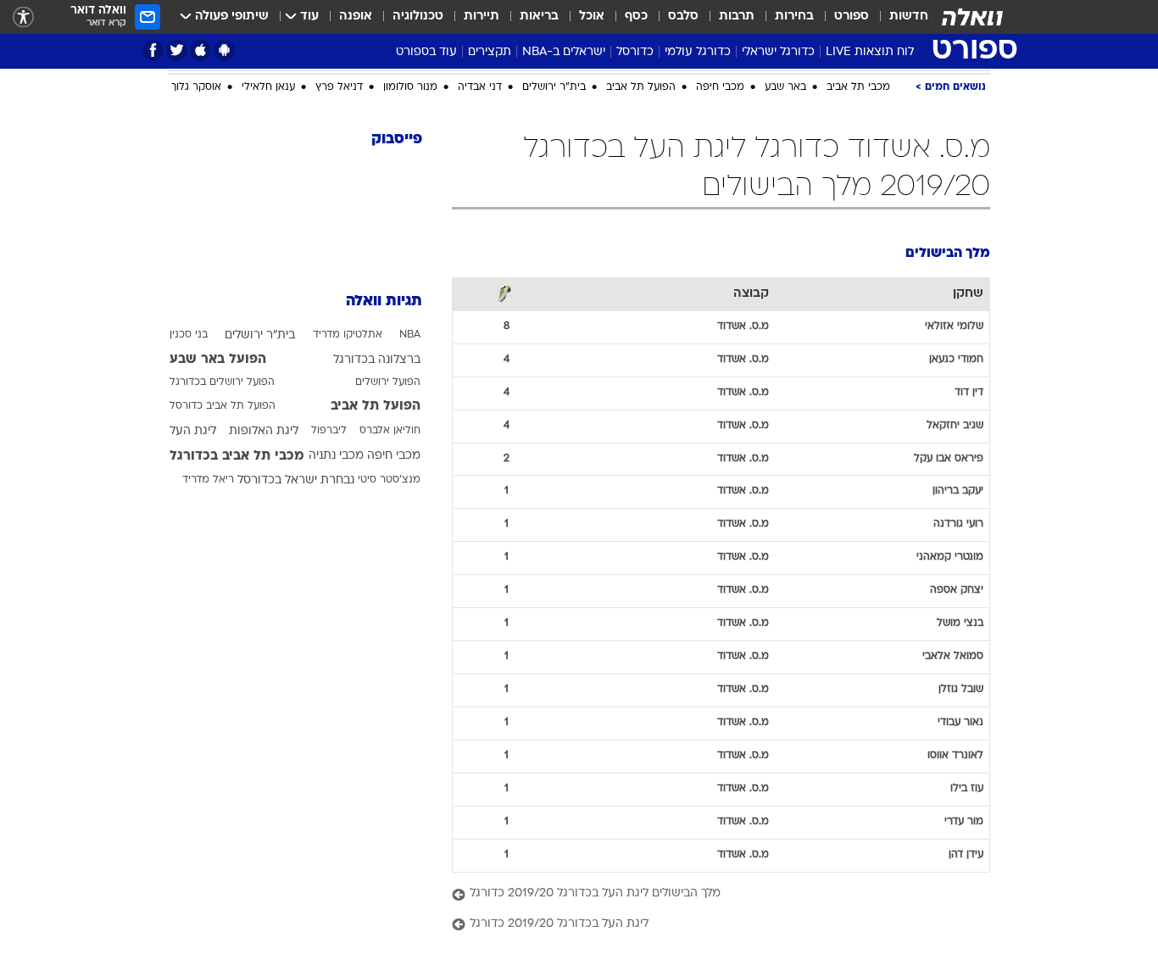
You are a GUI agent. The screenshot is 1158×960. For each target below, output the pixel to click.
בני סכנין (189, 335)
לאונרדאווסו (955, 756)
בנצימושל (960, 623)
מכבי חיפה (720, 87)
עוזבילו (966, 789)
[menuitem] (898, 17)
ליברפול (329, 431)
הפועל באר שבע (218, 359)
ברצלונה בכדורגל (376, 360)
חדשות (908, 16)
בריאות (539, 16)
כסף (636, 16)
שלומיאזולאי (954, 326)
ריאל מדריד (208, 480)
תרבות (736, 16)
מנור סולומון (410, 87)
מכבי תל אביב (858, 87)
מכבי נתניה (336, 455)
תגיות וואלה (384, 301)
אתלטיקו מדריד (347, 335)
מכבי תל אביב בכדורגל (237, 456)
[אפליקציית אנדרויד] (224, 50)
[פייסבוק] (153, 50)
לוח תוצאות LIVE (870, 52)
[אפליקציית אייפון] (200, 50)
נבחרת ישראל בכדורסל (295, 480)
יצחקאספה (956, 590)
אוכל (591, 16)
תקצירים (489, 52)
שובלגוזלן (960, 689)
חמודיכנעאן (956, 359)
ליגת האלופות (263, 431)
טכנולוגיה (417, 16)
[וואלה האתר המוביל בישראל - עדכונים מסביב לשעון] (972, 16)
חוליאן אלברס (389, 431)
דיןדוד (969, 393)
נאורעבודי (960, 722)
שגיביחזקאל (955, 426)
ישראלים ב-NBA (563, 52)
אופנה (355, 16)
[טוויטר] (176, 50)
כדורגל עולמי (698, 52)
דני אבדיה (480, 87)
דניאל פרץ (339, 87)
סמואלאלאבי (952, 656)
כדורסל (635, 52)
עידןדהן (966, 855)
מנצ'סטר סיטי (389, 480)
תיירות (481, 16)
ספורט (851, 16)
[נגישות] (23, 17)
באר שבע (785, 87)
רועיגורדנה (958, 524)
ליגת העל (193, 431)
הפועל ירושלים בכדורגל (222, 382)
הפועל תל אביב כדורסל (223, 406)
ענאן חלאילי (268, 87)
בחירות (794, 16)
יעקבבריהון (958, 491)
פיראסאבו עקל (948, 459)
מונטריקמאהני (949, 557)
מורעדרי (963, 822)
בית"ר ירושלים (554, 87)
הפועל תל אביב (641, 87)
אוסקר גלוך (196, 87)
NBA (409, 335)
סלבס (683, 16)
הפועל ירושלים (387, 382)
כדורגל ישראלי (778, 52)
